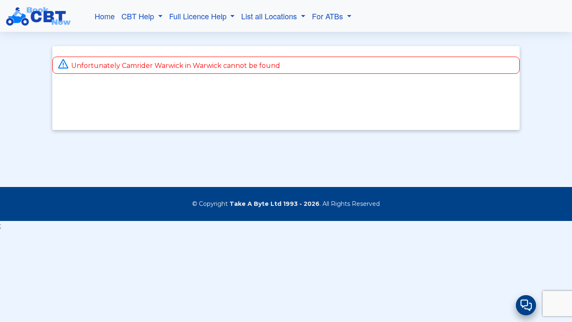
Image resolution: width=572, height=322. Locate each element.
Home (105, 15)
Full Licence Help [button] (199, 15)
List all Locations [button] (270, 15)
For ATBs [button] (328, 15)
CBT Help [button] (138, 15)
